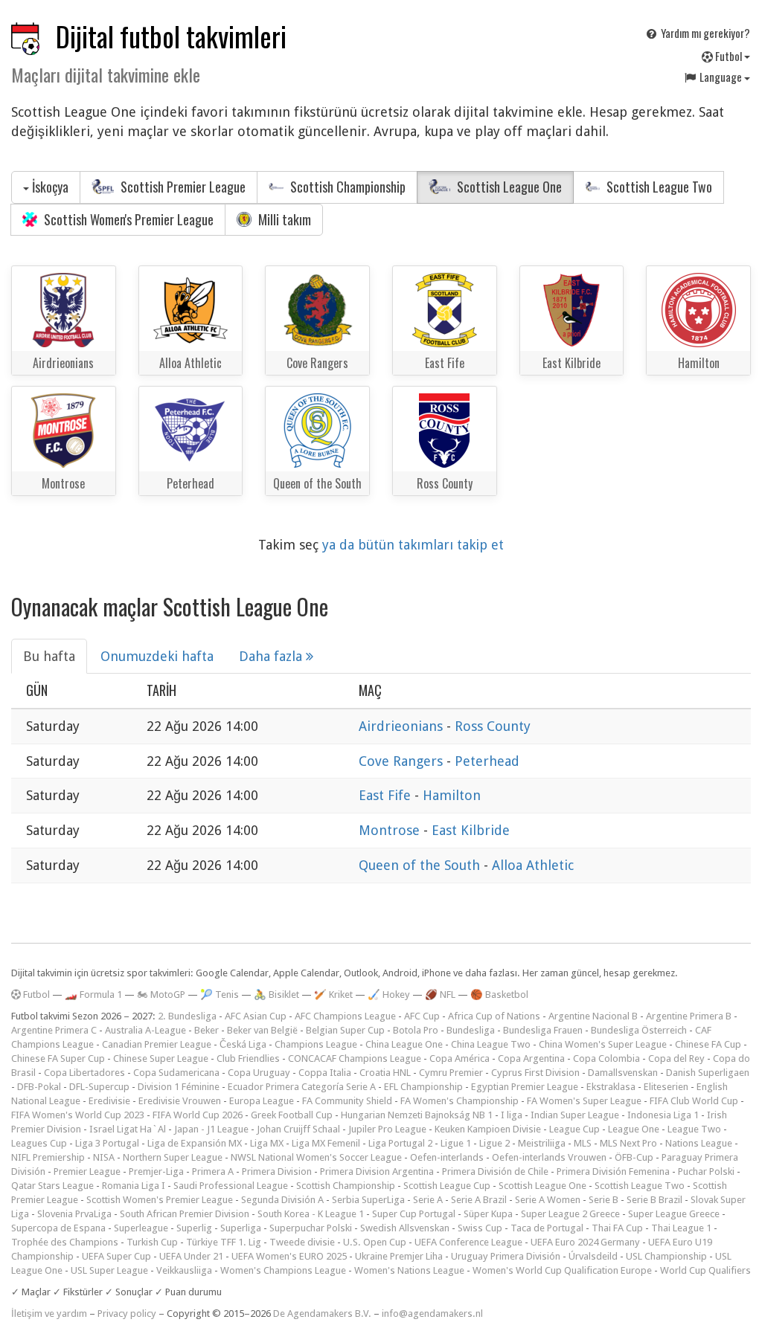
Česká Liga (243, 1044)
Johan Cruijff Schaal (298, 1129)
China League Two (491, 1044)
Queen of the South (421, 865)
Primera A (213, 1171)
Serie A (428, 1199)
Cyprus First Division (535, 1072)
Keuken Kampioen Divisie (488, 1129)
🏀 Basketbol (499, 994)
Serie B (603, 1199)
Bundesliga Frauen (543, 1030)
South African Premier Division (184, 1213)
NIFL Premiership (48, 1157)
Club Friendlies (248, 1058)
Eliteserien (666, 1086)
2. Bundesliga (187, 1016)
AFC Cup (422, 1016)
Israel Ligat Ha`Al (127, 1129)
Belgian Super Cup (345, 1030)
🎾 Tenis (219, 994)
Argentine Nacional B (593, 1016)
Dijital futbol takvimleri (171, 36)
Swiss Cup (480, 1228)
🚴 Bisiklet (276, 994)
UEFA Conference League (468, 1242)
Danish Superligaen (707, 1072)
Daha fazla (272, 656)
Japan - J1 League (211, 1129)
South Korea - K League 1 (310, 1213)
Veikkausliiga (184, 1270)
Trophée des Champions (64, 1242)
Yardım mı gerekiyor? (704, 33)
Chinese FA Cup (708, 1044)
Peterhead (487, 761)
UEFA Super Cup (116, 1256)
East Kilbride (471, 830)
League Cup (574, 1129)
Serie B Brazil (654, 1199)
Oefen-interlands (447, 1157)
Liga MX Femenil (326, 1143)
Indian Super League (575, 1115)
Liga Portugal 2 (400, 1143)
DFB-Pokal (39, 1086)
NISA (104, 1157)
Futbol (728, 56)
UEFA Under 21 (191, 1256)
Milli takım (283, 219)
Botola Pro (415, 1030)
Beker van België (262, 1030)
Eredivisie (109, 1100)
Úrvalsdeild (593, 1256)
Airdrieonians (402, 726)
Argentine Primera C (54, 1030)
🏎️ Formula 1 (93, 994)
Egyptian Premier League (524, 1086)
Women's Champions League (283, 1270)
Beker (206, 1030)
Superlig (194, 1228)
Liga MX (267, 1143)
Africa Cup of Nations (494, 1016)
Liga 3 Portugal (107, 1143)
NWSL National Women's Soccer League (316, 1157)
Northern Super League (172, 1157)
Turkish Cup (152, 1242)
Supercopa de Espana (58, 1228)
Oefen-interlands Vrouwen (549, 1157)
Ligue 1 (456, 1143)
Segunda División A (282, 1199)
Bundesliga (470, 1030)
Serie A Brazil (479, 1199)
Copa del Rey (676, 1058)
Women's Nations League (409, 1270)
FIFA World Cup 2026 (198, 1115)
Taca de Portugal (546, 1228)
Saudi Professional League (230, 1185)
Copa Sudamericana (176, 1072)
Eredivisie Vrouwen (179, 1100)
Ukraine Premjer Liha (399, 1256)
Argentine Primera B (688, 1016)
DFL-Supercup (99, 1086)
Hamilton (452, 795)
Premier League (87, 1171)
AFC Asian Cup (255, 1016)
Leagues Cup (39, 1143)
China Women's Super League (603, 1044)
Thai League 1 (681, 1228)
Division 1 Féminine (179, 1086)
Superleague (141, 1228)
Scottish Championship (346, 186)
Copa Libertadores (84, 1072)
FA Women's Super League (584, 1100)
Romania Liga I (133, 1185)
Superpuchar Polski (310, 1228)
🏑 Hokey (389, 994)
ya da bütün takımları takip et (413, 544)
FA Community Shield (347, 1100)
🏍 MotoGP (161, 994)
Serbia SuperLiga (368, 1199)
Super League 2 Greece (570, 1213)
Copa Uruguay (259, 1072)
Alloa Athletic (533, 865)
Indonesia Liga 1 (663, 1115)
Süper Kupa (488, 1213)
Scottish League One (508, 186)
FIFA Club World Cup (694, 1100)
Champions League (316, 1044)
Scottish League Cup (446, 1185)
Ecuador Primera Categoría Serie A (302, 1086)
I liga (511, 1115)
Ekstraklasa (610, 1086)
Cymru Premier (451, 1072)
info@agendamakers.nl (432, 1313)
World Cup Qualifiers (705, 1270)
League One (633, 1129)
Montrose (391, 830)
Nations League (698, 1143)
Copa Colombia (606, 1058)
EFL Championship (423, 1086)
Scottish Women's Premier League (127, 219)
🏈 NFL (440, 994)
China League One (404, 1044)
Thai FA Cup (617, 1228)
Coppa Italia (324, 1072)
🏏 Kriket (333, 994)
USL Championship (666, 1256)
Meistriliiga (542, 1143)
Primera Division (277, 1171)
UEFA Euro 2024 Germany (585, 1242)
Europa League (261, 1100)
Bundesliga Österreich (639, 1030)
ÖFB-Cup (634, 1157)
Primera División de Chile (495, 1171)
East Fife (386, 795)
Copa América (459, 1058)
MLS (583, 1143)
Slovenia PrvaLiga (74, 1213)
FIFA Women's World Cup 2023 (77, 1115)
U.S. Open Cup (374, 1242)
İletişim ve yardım (49, 1313)
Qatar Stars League (52, 1185)
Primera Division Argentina (377, 1171)
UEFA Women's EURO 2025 (289, 1256)
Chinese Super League (160, 1058)
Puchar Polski (706, 1171)
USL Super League (109, 1270)
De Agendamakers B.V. (322, 1313)
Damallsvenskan (623, 1072)
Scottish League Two (657, 186)
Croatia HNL (385, 1072)
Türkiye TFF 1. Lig (223, 1242)
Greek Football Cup (292, 1115)
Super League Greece (674, 1213)
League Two (694, 1129)
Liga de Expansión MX (194, 1143)
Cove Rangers (402, 761)
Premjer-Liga (156, 1171)
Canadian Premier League (156, 1044)
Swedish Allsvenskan (404, 1228)
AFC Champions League (345, 1016)
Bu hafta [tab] (49, 656)
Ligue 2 (494, 1143)
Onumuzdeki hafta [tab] (157, 656)
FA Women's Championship (459, 1100)
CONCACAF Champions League (354, 1058)
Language (720, 76)
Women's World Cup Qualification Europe (562, 1270)
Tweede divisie (302, 1242)
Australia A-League (145, 1030)
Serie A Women (547, 1199)
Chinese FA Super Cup (58, 1058)
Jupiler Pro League (387, 1129)
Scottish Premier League (182, 186)
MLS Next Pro (628, 1143)
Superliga (240, 1228)
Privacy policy (126, 1313)
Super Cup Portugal (413, 1213)
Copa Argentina (531, 1058)
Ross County (493, 726)
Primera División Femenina (613, 1171)
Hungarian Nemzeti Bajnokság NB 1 (417, 1115)
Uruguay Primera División (505, 1256)
